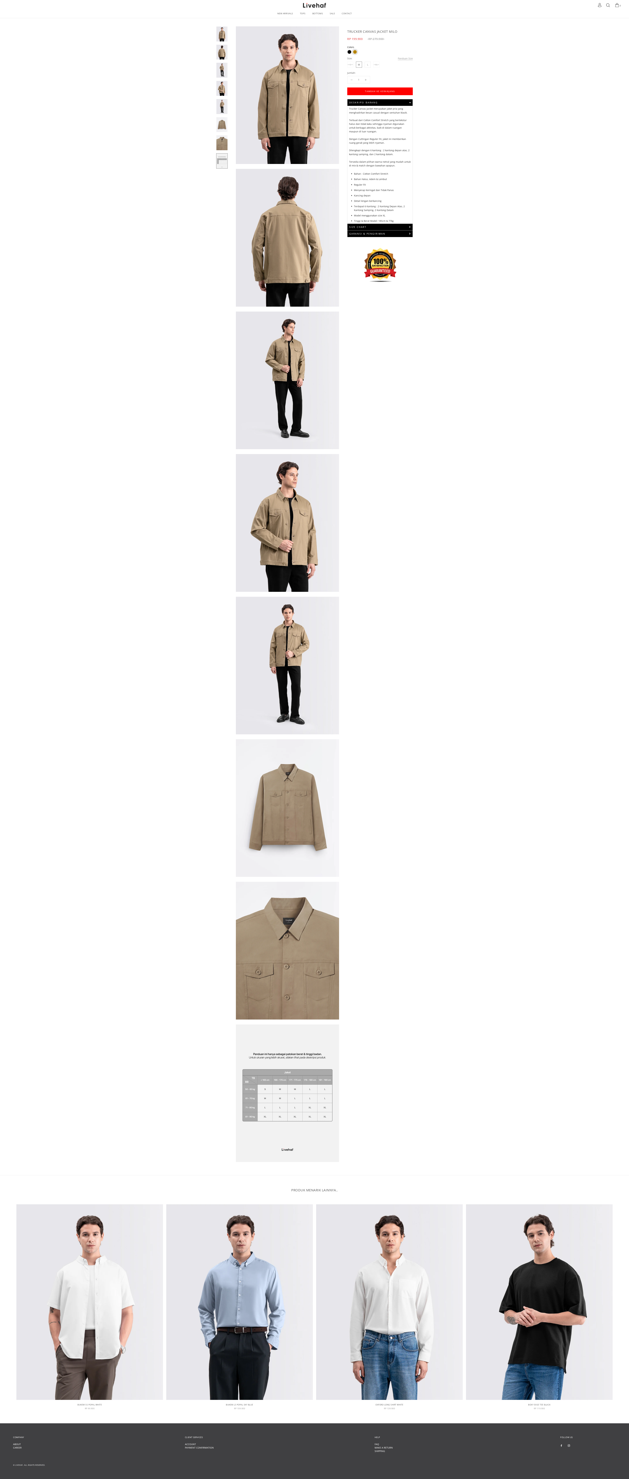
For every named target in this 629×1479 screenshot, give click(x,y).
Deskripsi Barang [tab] (363, 102)
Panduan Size (405, 58)
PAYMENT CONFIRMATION (199, 1447)
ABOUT (17, 1444)
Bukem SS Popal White (89, 1404)
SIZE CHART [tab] (357, 227)
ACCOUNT (190, 1444)
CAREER (17, 1447)
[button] (349, 52)
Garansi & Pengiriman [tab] (367, 233)
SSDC (27, 1470)
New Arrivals (285, 13)
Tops (302, 13)
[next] (618, 1307)
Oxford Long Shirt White (389, 1404)
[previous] (10, 1307)
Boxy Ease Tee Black (539, 1404)
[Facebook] (561, 1445)
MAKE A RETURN (384, 1447)
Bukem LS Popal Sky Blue (239, 1404)
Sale (332, 13)
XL (376, 64)
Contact (347, 13)
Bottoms (317, 13)
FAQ (377, 1444)
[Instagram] (569, 1445)
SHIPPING (380, 1451)
